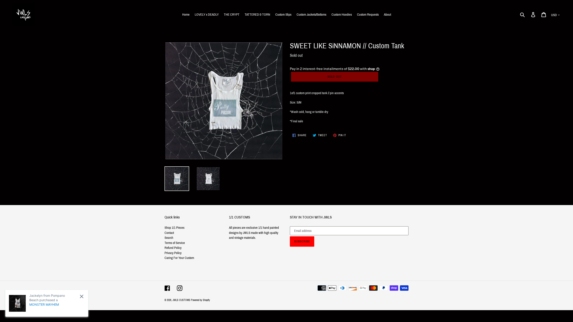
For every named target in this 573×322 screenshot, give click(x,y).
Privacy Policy (173, 253)
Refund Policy (173, 248)
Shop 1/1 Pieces (174, 227)
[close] (82, 296)
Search (169, 237)
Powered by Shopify (200, 300)
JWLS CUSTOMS (181, 300)
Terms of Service (175, 243)
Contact (169, 233)
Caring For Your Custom (179, 258)
